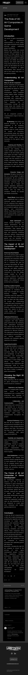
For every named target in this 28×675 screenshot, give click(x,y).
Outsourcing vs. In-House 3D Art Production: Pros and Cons (13, 590)
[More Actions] (23, 628)
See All (22, 585)
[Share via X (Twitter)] (8, 576)
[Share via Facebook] (4, 576)
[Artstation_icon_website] (12, 653)
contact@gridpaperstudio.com (13, 663)
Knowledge (3, 660)
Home (3, 649)
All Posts (5, 7)
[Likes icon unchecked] (8, 638)
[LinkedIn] (15, 653)
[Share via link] (14, 576)
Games (3, 658)
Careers (3, 655)
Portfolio (3, 652)
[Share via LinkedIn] (11, 576)
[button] (19, 2)
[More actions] (23, 15)
